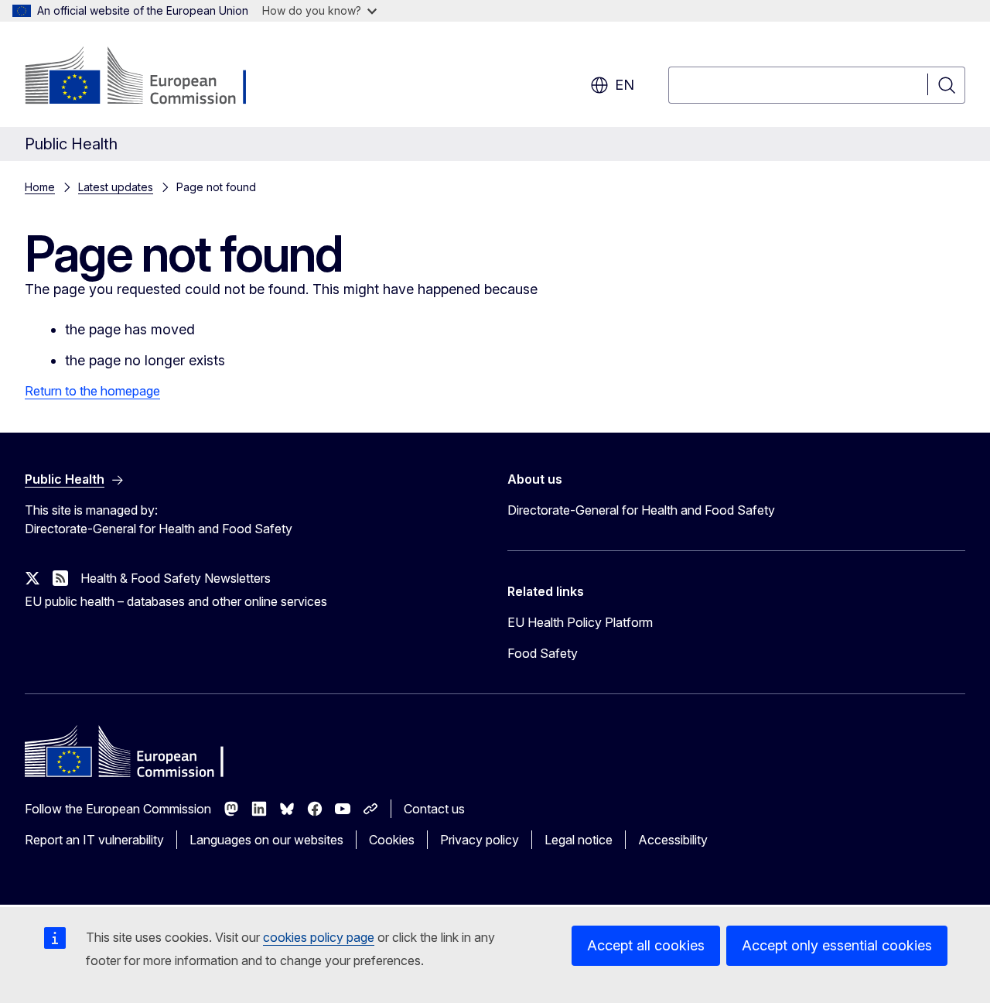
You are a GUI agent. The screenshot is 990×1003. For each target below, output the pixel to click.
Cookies (392, 839)
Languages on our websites (266, 839)
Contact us (434, 808)
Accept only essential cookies (837, 945)
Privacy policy (479, 839)
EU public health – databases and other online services (176, 601)
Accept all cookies (646, 945)
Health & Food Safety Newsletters (175, 578)
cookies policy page (318, 937)
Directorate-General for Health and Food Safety (641, 510)
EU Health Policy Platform (580, 622)
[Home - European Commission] (150, 77)
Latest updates (115, 186)
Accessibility (673, 839)
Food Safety (542, 653)
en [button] (624, 85)
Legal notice (578, 839)
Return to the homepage (92, 391)
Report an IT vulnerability (94, 839)
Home (40, 186)
